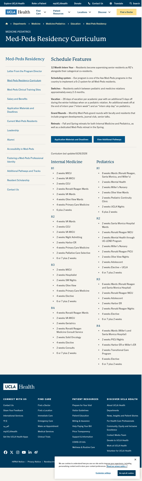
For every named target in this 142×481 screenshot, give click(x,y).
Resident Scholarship (18, 180)
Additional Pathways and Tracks (23, 170)
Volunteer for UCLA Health (119, 450)
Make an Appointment (48, 426)
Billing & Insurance (81, 420)
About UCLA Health (116, 405)
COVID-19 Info (79, 442)
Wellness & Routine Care (83, 447)
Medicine (35, 23)
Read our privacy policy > (117, 466)
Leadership (13, 130)
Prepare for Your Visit (82, 405)
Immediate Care (45, 415)
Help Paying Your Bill (82, 426)
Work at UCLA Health (117, 445)
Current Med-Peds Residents (22, 120)
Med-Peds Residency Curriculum (24, 80)
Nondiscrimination (52, 461)
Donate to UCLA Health (117, 440)
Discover (102, 12)
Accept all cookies (126, 473)
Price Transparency (81, 431)
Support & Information (82, 436)
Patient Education (80, 415)
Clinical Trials (44, 436)
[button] (14, 3)
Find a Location (45, 410)
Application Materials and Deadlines (20, 110)
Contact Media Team (116, 435)
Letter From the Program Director (24, 71)
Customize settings (103, 473)
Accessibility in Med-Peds (20, 148)
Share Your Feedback (13, 410)
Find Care (38, 12)
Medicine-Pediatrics (55, 23)
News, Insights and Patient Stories (122, 415)
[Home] (7, 23)
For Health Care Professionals (120, 420)
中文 (5, 420)
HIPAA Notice (18, 461)
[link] (5, 452)
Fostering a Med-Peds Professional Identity (25, 159)
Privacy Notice (34, 461)
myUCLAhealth (60, 3)
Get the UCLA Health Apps (15, 436)
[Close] (135, 459)
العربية (6, 426)
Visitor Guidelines (80, 410)
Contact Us (97, 3)
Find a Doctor (126, 12)
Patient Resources (58, 12)
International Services (13, 415)
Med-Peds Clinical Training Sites (24, 89)
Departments (19, 23)
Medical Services (46, 431)
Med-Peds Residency (96, 23)
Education (76, 23)
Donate (77, 3)
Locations (82, 12)
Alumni (10, 139)
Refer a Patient (39, 3)
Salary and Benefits (17, 98)
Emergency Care (45, 420)
